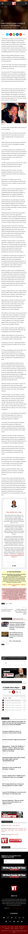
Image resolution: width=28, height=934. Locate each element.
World (6, 6)
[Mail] (11, 917)
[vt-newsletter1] (12, 843)
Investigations (4, 626)
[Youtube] (21, 921)
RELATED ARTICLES (6, 618)
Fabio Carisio (14, 828)
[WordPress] (17, 921)
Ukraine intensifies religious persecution (14, 739)
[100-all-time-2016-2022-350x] (14, 877)
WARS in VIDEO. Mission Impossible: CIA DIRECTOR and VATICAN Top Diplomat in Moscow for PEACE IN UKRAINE (14, 723)
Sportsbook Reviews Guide (17, 930)
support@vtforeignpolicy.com (17, 908)
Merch (12, 928)
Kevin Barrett (16, 825)
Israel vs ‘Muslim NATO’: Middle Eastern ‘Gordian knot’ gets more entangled (13, 776)
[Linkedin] (17, 34)
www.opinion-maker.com (10, 562)
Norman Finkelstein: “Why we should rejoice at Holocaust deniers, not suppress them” (12, 802)
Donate (16, 926)
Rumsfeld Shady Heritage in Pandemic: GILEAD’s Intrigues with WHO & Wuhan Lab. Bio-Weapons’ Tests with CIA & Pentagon (17, 626)
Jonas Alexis (9, 825)
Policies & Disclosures (14, 584)
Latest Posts (5, 718)
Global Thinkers (5, 847)
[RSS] (23, 917)
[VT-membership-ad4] (14, 677)
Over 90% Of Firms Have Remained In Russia (7, 610)
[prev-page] (2, 648)
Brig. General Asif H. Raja (7, 27)
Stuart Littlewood (19, 830)
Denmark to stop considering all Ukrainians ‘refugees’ (11, 768)
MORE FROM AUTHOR (18, 618)
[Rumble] (19, 917)
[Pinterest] (10, 34)
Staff (8, 926)
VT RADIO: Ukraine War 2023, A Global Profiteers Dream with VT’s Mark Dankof (21, 612)
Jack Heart (21, 828)
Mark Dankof (11, 830)
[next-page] (5, 648)
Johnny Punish (15, 834)
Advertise (17, 928)
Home (2, 6)
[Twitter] (7, 34)
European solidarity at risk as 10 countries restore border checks (11, 732)
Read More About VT (16, 905)
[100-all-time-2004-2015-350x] (14, 870)
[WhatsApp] (14, 34)
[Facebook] (7, 917)
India (6, 603)
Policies (12, 926)
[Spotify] (6, 921)
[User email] (15, 566)
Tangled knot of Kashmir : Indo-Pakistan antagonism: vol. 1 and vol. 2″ (14, 555)
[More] (23, 34)
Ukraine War (4, 636)
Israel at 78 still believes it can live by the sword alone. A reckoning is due (14, 793)
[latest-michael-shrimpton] (12, 817)
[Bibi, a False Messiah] (5, 642)
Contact (21, 928)
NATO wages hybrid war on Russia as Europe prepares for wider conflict (13, 784)
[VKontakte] (14, 921)
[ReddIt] (20, 34)
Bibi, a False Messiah (15, 641)
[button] (2, 3)
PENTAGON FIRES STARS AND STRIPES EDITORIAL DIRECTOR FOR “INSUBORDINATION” (13, 759)
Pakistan (10, 603)
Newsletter (7, 928)
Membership (21, 926)
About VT (4, 584)
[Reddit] (15, 917)
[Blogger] (4, 917)
